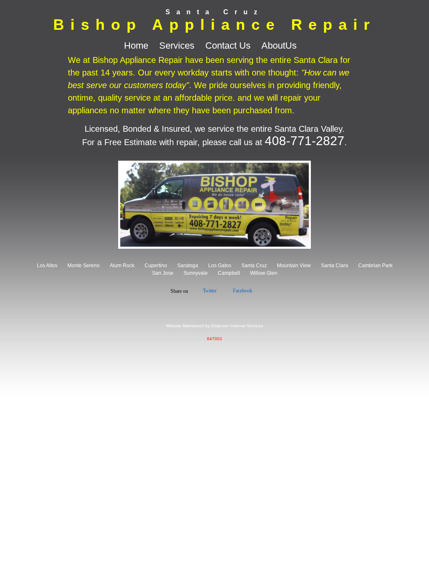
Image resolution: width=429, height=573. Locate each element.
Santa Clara (334, 265)
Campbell (229, 273)
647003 (214, 338)
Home (137, 45)
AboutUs (279, 45)
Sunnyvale (195, 273)
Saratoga (187, 265)
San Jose (162, 273)
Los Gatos (219, 265)
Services (178, 45)
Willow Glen (263, 273)
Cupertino (156, 265)
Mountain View (294, 265)
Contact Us (229, 45)
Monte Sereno (83, 265)
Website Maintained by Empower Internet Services (214, 325)
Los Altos (47, 265)
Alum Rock (122, 265)
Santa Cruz (254, 265)
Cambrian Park (375, 265)
